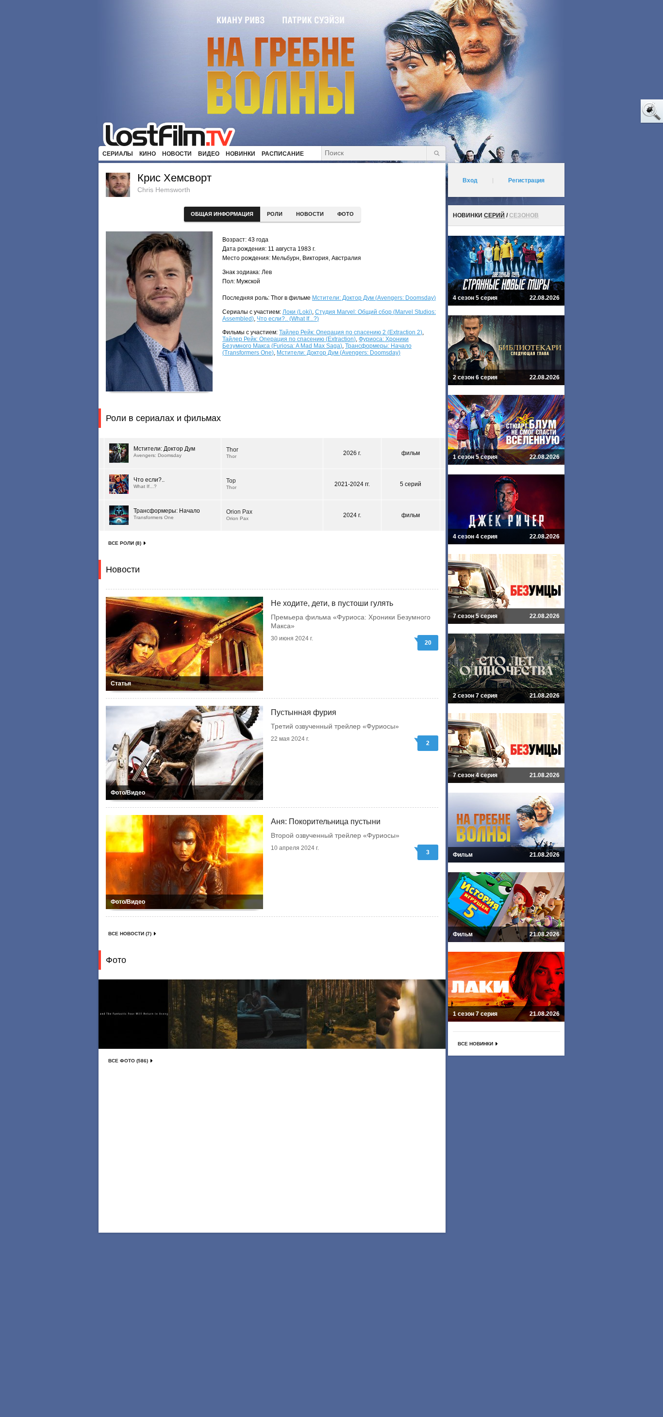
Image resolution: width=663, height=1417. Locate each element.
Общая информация (222, 214)
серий (494, 215)
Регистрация (526, 180)
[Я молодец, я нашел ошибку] (614, 111)
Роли (274, 214)
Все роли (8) (124, 543)
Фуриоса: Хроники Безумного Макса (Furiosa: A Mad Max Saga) (315, 342)
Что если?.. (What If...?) (288, 318)
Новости (310, 214)
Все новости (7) (129, 933)
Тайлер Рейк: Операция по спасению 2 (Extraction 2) (350, 332)
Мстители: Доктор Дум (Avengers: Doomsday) (374, 297)
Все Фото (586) (128, 1061)
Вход (470, 180)
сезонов (524, 215)
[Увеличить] (133, 1014)
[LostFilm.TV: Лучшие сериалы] (173, 133)
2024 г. (352, 515)
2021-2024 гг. (352, 484)
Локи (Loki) (297, 312)
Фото (345, 214)
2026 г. (352, 453)
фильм (410, 453)
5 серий (410, 484)
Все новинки (475, 1044)
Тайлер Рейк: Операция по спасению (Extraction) (289, 339)
